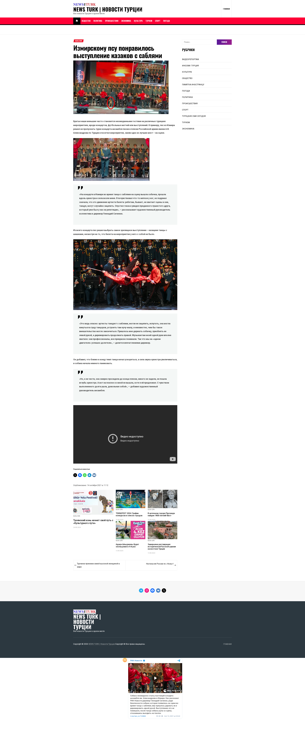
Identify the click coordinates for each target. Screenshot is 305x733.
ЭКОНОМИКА (126, 20)
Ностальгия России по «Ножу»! (160, 564)
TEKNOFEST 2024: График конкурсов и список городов (129, 514)
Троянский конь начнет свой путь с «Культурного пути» (93, 522)
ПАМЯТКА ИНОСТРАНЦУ (193, 84)
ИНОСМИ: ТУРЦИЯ (190, 66)
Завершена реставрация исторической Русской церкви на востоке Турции (162, 546)
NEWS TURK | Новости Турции (107, 9)
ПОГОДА (166, 20)
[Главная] (76, 21)
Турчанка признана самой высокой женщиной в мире (98, 565)
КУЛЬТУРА (138, 20)
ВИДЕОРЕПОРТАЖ (190, 59)
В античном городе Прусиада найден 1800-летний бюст (161, 514)
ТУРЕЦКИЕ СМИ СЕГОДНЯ (194, 116)
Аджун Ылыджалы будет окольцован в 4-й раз (127, 545)
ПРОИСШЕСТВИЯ (111, 20)
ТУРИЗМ (148, 20)
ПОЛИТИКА (97, 20)
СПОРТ (157, 20)
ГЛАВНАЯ (226, 9)
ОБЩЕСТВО (86, 20)
